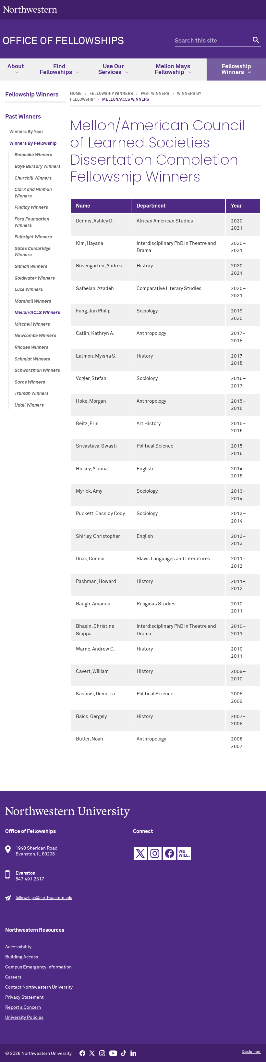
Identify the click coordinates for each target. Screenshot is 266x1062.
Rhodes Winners (31, 347)
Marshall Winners (33, 301)
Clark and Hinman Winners (33, 192)
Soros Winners (30, 382)
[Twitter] (92, 1053)
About (15, 67)
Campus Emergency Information (38, 967)
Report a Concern (23, 1007)
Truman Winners (32, 393)
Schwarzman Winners (37, 370)
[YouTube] (113, 1053)
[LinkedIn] (133, 1053)
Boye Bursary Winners (38, 166)
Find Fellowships (56, 69)
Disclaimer (251, 1052)
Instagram (155, 853)
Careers (13, 977)
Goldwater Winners (35, 278)
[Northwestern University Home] (30, 9)
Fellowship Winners (236, 69)
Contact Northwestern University (39, 987)
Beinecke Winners (33, 155)
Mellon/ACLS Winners (37, 312)
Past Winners (23, 117)
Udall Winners (29, 405)
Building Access (21, 957)
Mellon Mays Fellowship (172, 69)
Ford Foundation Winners (32, 222)
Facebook (169, 853)
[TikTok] (123, 1053)
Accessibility (18, 947)
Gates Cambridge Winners (33, 252)
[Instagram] (102, 1053)
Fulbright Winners (33, 237)
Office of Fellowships (63, 41)
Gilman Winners (31, 266)
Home (76, 94)
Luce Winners (29, 289)
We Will (184, 853)
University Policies (24, 1017)
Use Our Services (111, 69)
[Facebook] (82, 1053)
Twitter (140, 853)
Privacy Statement (24, 997)
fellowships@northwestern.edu (44, 898)
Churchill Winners (33, 178)
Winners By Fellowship (32, 143)
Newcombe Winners (35, 336)
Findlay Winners (31, 207)
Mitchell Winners (32, 324)
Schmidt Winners (32, 359)
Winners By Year (26, 132)
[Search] (255, 41)
